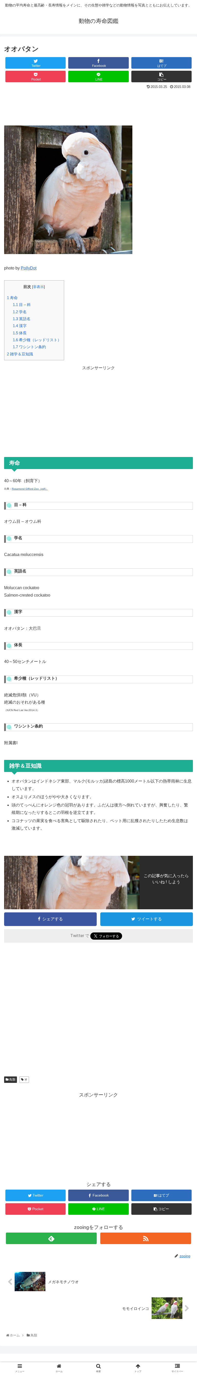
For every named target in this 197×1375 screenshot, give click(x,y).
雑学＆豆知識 (20, 354)
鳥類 (11, 1079)
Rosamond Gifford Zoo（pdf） (30, 488)
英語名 (22, 319)
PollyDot (28, 268)
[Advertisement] (98, 104)
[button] (182, 790)
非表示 (38, 287)
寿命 (12, 297)
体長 (20, 333)
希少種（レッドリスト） (37, 340)
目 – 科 (22, 304)
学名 (20, 312)
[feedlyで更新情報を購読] (51, 1238)
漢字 (20, 325)
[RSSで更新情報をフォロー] (145, 1238)
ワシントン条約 (29, 347)
